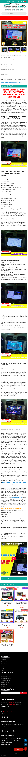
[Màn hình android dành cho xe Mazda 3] (7, 593)
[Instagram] (7, 717)
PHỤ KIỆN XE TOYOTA (11, 79)
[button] (24, 23)
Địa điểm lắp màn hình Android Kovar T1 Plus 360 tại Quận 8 (21, 604)
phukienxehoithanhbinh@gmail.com (11, 711)
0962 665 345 (11, 702)
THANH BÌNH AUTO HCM (13, 519)
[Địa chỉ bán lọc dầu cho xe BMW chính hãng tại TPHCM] (7, 636)
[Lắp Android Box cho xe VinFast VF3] (7, 615)
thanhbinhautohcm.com (12, 531)
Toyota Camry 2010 (18, 82)
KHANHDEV (22, 753)
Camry (19, 79)
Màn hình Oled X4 (16, 81)
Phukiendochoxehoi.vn (16, 497)
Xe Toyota (8, 81)
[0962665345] (26, 749)
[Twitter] (5, 717)
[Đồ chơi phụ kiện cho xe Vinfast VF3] (21, 615)
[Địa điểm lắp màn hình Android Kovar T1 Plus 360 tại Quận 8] (21, 593)
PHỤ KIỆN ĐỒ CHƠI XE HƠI (6, 753)
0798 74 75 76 (12, 704)
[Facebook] (2, 717)
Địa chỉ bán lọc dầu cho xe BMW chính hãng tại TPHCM (7, 646)
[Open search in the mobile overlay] (14, 13)
